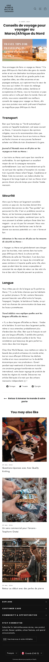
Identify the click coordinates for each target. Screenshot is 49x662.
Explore (7, 602)
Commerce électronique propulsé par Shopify (24, 659)
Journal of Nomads (10, 148)
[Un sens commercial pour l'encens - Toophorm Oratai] (24, 500)
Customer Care (11, 608)
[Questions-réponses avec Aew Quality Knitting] (24, 439)
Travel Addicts (8, 313)
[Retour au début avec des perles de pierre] (24, 560)
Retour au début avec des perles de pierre (23, 588)
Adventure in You (10, 238)
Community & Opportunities (19, 615)
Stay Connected (12, 623)
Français (10, 653)
